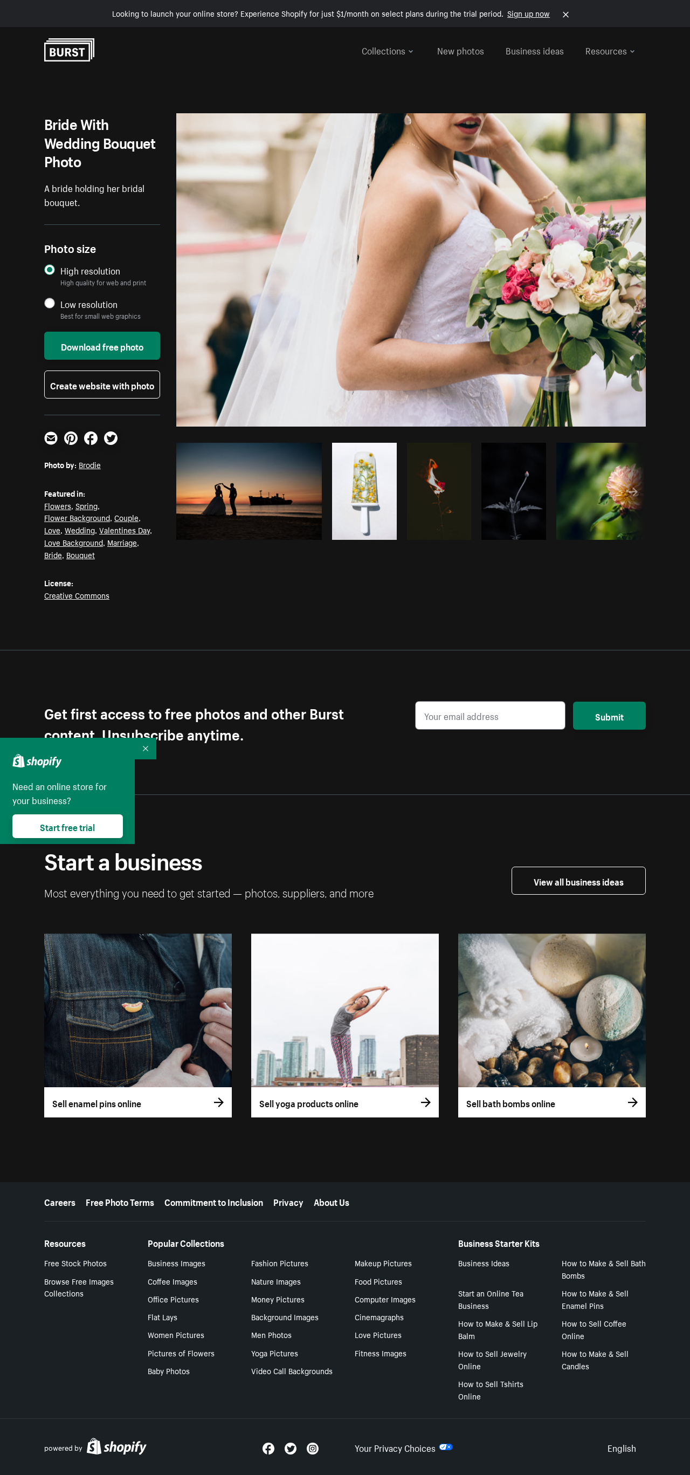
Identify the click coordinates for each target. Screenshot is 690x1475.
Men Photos (271, 1334)
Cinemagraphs (379, 1316)
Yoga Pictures (274, 1353)
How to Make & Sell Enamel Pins (595, 1299)
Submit (609, 716)
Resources (606, 50)
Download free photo (102, 346)
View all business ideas (579, 881)
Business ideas (535, 50)
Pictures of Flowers (181, 1353)
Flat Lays (162, 1316)
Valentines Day (124, 530)
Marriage (122, 542)
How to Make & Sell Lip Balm (497, 1329)
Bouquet (80, 554)
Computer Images (385, 1299)
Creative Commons (76, 595)
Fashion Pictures (279, 1262)
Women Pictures (176, 1334)
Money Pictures (278, 1299)
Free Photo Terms (120, 1201)
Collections (383, 50)
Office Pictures (173, 1299)
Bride (53, 554)
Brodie (90, 464)
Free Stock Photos (75, 1262)
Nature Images (276, 1281)
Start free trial (67, 826)
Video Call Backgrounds (292, 1370)
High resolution (90, 270)
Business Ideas (483, 1262)
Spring (86, 505)
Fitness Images (380, 1353)
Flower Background (77, 517)
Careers (59, 1201)
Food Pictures (378, 1281)
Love (52, 530)
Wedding (80, 530)
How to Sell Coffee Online (594, 1329)
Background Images (285, 1316)
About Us (331, 1201)
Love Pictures (378, 1334)
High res (248, 528)
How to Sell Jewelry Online (492, 1359)
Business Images (176, 1262)
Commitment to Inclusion (213, 1201)
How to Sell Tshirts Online (490, 1389)
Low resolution (89, 304)
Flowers (57, 505)
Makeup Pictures (383, 1262)
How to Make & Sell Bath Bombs (604, 1269)
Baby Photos (169, 1370)
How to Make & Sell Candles (595, 1359)
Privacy (288, 1201)
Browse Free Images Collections (79, 1287)
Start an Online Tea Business (490, 1299)
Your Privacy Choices (395, 1447)
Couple (126, 517)
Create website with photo (102, 385)
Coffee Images (172, 1281)
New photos (460, 50)
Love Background (73, 542)
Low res (289, 528)
